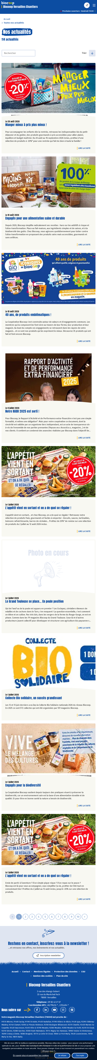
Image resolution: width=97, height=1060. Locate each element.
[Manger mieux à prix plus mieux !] (48, 90)
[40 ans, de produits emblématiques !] (48, 280)
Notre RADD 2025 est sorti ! (22, 411)
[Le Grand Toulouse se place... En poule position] (48, 567)
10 (78, 916)
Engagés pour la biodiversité (23, 785)
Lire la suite (85, 148)
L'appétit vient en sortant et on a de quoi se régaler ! (38, 508)
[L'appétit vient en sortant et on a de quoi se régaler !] (48, 473)
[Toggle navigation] (94, 6)
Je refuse (62, 1055)
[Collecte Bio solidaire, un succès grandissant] (48, 663)
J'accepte (80, 1055)
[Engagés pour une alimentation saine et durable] (48, 184)
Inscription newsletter (50, 955)
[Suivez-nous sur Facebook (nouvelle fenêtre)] (37, 1010)
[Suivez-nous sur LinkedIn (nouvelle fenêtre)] (46, 1010)
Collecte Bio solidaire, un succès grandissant (33, 698)
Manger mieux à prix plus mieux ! (26, 125)
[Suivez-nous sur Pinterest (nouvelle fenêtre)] (72, 1010)
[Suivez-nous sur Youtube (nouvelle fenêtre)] (54, 1010)
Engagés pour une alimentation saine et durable (35, 218)
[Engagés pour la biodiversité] (48, 751)
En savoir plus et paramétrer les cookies (31, 1055)
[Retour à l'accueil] (8, 3)
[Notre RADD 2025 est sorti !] (48, 377)
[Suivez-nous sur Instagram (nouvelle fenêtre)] (63, 1010)
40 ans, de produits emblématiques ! (28, 315)
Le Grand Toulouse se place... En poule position (34, 601)
